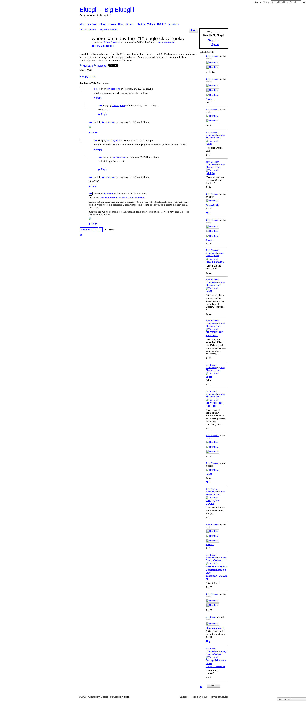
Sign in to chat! (284, 699)
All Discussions (88, 29)
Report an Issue (199, 697)
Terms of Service (219, 697)
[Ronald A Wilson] (85, 44)
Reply (98, 97)
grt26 (209, 144)
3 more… (210, 544)
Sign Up (257, 2)
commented (211, 135)
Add (195, 30)
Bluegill (104, 697)
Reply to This (88, 76)
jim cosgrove (113, 89)
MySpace (88, 65)
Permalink (95, 89)
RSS (81, 235)
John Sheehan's (215, 136)
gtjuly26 (210, 173)
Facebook (102, 65)
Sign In (266, 2)
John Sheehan (212, 56)
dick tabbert (211, 365)
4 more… (210, 240)
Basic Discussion (166, 42)
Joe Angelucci (119, 157)
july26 (209, 291)
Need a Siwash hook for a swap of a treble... (123, 197)
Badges (184, 697)
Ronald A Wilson (111, 42)
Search (304, 2)
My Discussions (108, 29)
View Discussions (104, 45)
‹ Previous (86, 229)
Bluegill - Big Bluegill (107, 9)
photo (218, 138)
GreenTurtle (212, 205)
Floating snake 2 (215, 261)
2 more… (210, 99)
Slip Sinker (107, 193)
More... (213, 685)
